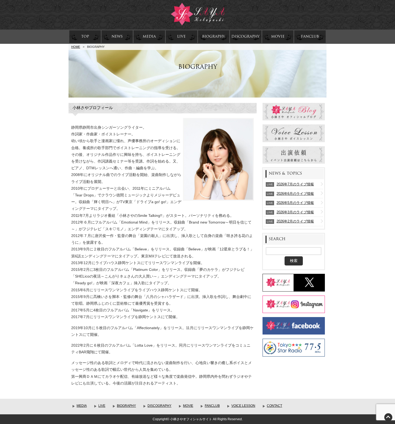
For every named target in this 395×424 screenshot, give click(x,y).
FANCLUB (310, 36)
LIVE (181, 36)
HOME (75, 46)
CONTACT (274, 406)
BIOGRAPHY (213, 36)
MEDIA (149, 36)
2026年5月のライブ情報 (295, 203)
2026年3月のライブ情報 (295, 212)
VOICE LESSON (243, 406)
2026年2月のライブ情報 (295, 221)
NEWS (117, 36)
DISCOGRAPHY (245, 36)
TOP (85, 36)
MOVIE (278, 36)
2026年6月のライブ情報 (295, 194)
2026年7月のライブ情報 (295, 184)
